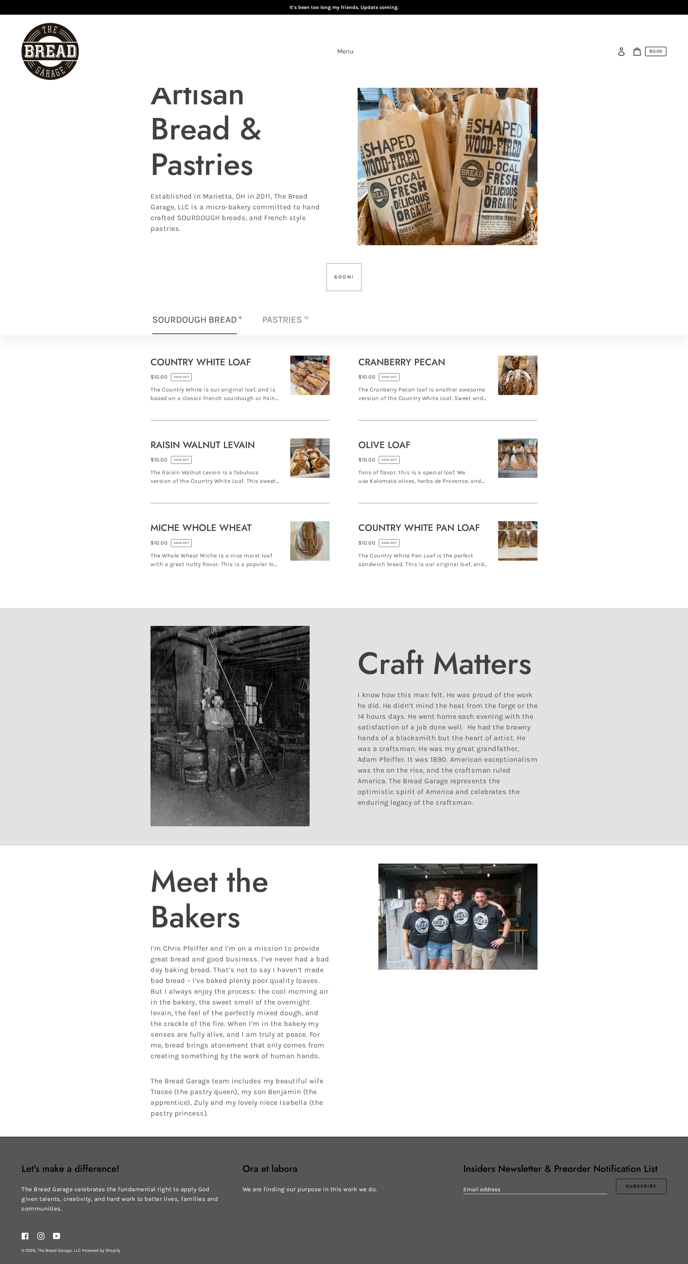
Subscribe (641, 1186)
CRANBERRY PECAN (401, 362)
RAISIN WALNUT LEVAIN (202, 444)
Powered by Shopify (101, 1250)
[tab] (197, 319)
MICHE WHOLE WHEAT (201, 527)
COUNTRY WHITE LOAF (200, 362)
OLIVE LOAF (384, 444)
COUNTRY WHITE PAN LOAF (419, 527)
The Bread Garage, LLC (59, 1250)
